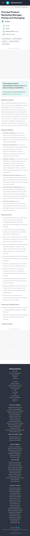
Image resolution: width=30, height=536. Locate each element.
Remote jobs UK (15, 521)
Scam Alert (15, 392)
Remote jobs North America (15, 448)
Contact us (15, 399)
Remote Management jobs (15, 425)
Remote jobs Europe (15, 452)
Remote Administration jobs (15, 407)
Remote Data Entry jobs (15, 471)
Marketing (11, 7)
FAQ (15, 394)
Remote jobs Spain (15, 519)
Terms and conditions (15, 397)
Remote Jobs (4, 7)
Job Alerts (15, 378)
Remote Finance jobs (15, 418)
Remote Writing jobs (15, 432)
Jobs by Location (15, 383)
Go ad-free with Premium (15, 48)
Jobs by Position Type (15, 387)
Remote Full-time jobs (15, 437)
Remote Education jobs (15, 416)
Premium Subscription (15, 373)
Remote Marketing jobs (14, 94)
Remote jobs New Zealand (15, 510)
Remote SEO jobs (15, 481)
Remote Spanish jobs (15, 476)
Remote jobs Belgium (15, 491)
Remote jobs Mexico (15, 507)
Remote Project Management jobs (15, 478)
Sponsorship (15, 375)
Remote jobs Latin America (15, 450)
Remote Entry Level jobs (15, 474)
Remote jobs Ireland (15, 502)
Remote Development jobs (15, 413)
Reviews (15, 377)
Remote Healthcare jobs (15, 421)
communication (5, 44)
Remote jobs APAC (15, 457)
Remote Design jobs (15, 414)
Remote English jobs (15, 473)
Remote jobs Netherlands (15, 509)
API (15, 390)
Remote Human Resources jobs (15, 423)
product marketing (6, 38)
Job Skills (15, 382)
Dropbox (7, 21)
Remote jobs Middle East (15, 454)
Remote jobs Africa (15, 455)
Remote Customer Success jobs (15, 411)
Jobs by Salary (15, 389)
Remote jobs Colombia (15, 497)
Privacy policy (15, 395)
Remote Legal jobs (15, 420)
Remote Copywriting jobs (15, 466)
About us (15, 401)
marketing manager (17, 38)
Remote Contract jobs (15, 440)
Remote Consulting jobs (15, 409)
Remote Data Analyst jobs (15, 469)
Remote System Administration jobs (15, 430)
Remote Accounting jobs (15, 462)
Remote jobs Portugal (15, 516)
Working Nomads (16, 3)
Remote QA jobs (15, 479)
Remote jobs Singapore (15, 517)
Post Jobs (15, 371)
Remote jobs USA (15, 523)
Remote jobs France (15, 498)
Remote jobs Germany (15, 500)
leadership (4, 41)
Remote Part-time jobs (15, 438)
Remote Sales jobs (15, 428)
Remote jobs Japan (15, 505)
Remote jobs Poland (15, 514)
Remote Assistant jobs (15, 464)
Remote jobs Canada (15, 495)
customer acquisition (14, 41)
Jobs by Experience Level (15, 385)
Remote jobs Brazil (15, 493)
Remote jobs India (15, 503)
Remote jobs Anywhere (15, 447)
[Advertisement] (15, 64)
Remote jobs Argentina (15, 490)
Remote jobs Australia (15, 488)
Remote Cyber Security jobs (15, 467)
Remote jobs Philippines (15, 512)
